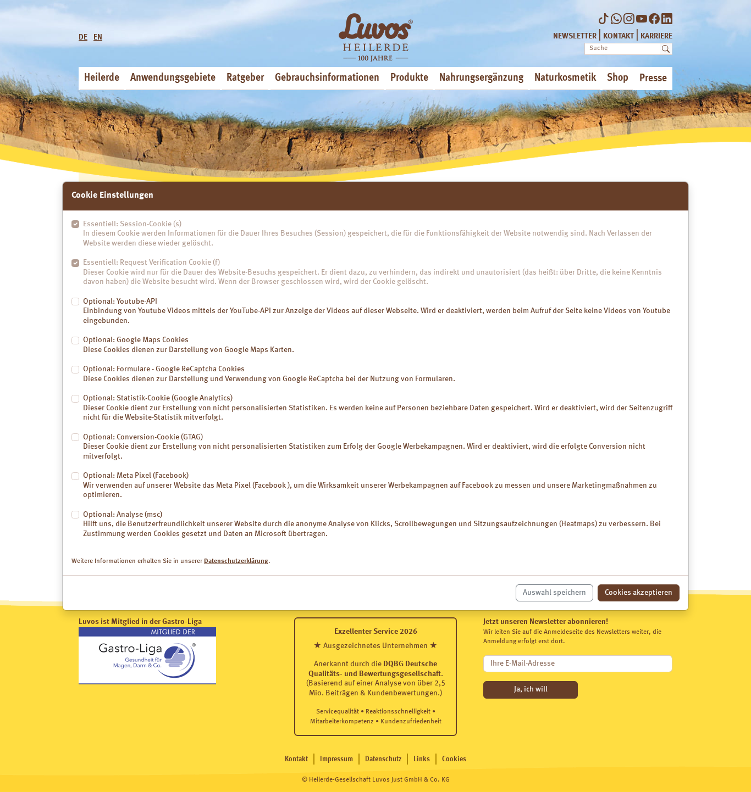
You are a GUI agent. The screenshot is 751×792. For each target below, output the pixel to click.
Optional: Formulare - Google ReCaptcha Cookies (269, 374)
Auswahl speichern (554, 592)
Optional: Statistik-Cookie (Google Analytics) (377, 407)
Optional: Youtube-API (376, 311)
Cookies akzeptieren (638, 592)
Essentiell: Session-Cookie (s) (367, 233)
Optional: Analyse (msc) (372, 524)
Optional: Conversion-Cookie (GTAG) (364, 446)
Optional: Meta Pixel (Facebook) (370, 485)
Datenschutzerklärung (236, 561)
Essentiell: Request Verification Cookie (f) (372, 272)
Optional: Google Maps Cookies (188, 345)
